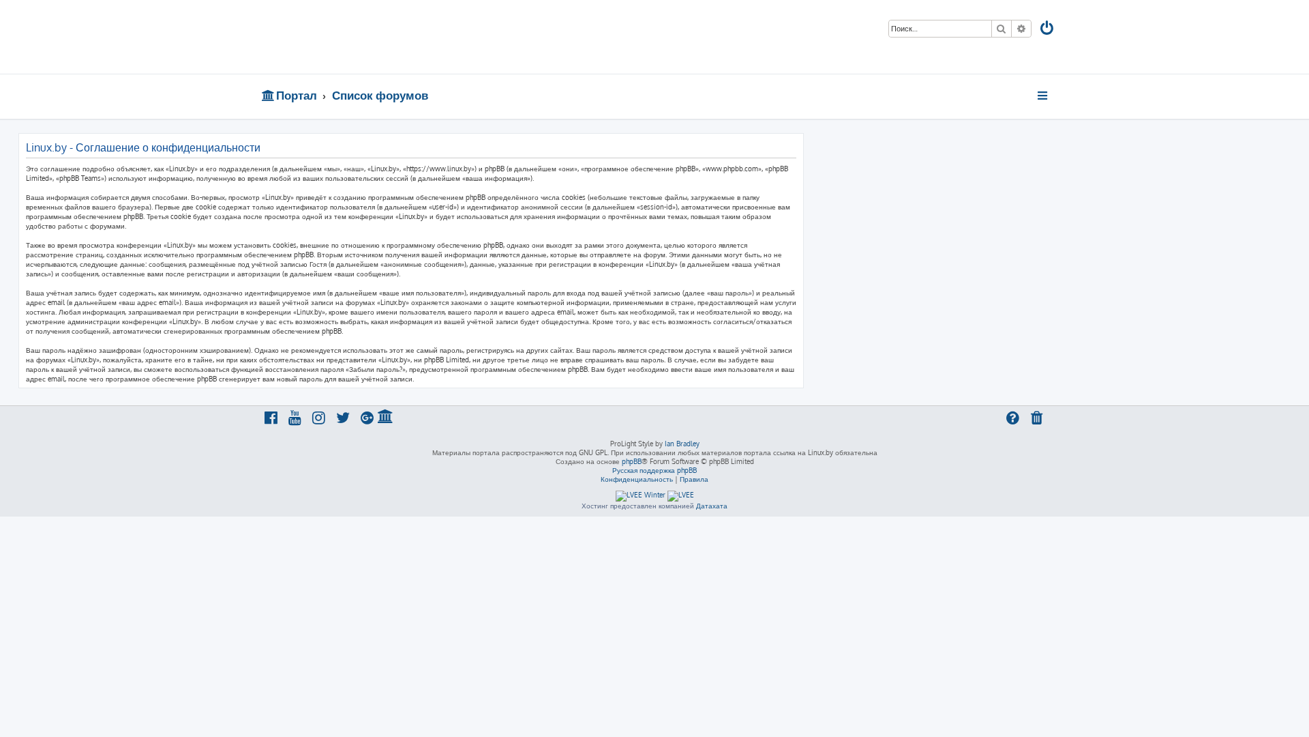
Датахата (711, 506)
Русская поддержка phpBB (654, 470)
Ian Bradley (682, 443)
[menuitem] (1047, 29)
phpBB (632, 461)
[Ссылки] (1043, 95)
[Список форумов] (359, 37)
